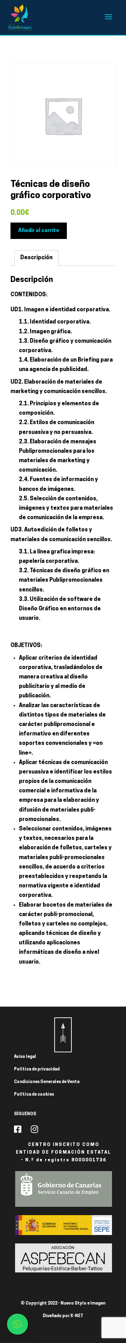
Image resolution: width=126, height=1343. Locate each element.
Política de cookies (34, 1094)
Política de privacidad (36, 1069)
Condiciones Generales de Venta (46, 1082)
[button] (17, 1324)
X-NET (76, 1316)
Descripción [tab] (36, 258)
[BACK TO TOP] (63, 1034)
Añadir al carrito (38, 230)
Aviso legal (25, 1057)
